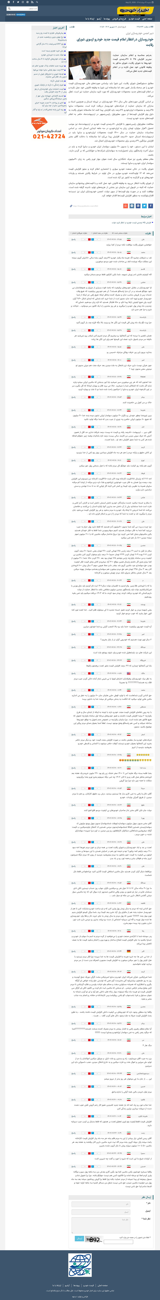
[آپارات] (27, 2)
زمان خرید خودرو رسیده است (53, 50)
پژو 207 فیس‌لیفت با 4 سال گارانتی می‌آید (51, 45)
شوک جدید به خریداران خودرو (52, 54)
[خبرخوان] (32, 2)
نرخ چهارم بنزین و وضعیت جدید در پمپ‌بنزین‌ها (52, 38)
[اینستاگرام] (23, 2)
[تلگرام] (9, 2)
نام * (148, 1203)
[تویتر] (18, 2)
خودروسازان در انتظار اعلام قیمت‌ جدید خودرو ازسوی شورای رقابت (115, 42)
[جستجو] (37, 2)
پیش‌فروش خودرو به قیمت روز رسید (50, 32)
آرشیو (99, 19)
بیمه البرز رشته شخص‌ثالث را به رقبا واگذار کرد (49, 111)
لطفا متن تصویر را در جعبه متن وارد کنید (134, 1237)
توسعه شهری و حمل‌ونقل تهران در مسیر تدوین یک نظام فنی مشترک (50, 75)
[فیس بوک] (13, 2)
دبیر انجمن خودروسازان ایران (139, 33)
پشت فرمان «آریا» (57, 80)
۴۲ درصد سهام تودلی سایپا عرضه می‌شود (48, 69)
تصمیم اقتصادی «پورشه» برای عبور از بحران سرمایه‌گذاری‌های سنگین (51, 97)
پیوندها (107, 19)
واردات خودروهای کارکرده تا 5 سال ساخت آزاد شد (49, 60)
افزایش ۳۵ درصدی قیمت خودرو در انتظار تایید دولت (131, 222)
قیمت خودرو (134, 19)
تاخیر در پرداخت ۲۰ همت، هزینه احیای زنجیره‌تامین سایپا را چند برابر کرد (51, 104)
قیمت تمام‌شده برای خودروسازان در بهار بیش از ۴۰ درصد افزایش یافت (50, 90)
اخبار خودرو (135, 10)
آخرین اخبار (58, 28)
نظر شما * (146, 1219)
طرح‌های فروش (119, 19)
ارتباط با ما (89, 19)
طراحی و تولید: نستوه (80, 1296)
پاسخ (73, 239)
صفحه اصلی (147, 19)
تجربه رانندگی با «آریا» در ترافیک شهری (49, 84)
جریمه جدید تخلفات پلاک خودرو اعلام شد (48, 65)
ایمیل (147, 1211)
